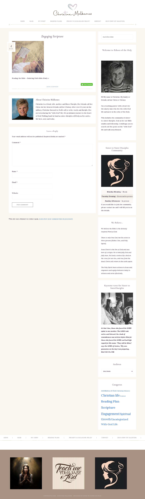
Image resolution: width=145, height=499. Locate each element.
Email (14, 182)
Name (15, 171)
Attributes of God (108, 391)
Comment (16, 142)
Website (15, 193)
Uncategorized (119, 419)
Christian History (123, 391)
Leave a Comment (52, 86)
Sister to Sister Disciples (92, 495)
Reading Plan (110, 401)
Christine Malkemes (72, 9)
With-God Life (109, 424)
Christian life (110, 395)
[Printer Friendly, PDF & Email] (87, 84)
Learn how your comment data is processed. (56, 219)
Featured (123, 396)
